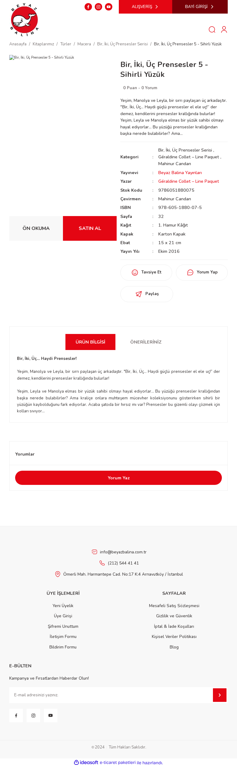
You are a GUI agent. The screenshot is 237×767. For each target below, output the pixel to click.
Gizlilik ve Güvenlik (174, 616)
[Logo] (24, 19)
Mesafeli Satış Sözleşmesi (174, 606)
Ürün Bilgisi (90, 342)
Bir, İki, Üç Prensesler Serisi (185, 150)
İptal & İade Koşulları (174, 626)
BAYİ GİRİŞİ (196, 7)
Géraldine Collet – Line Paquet (188, 157)
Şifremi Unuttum (63, 626)
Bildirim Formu (63, 647)
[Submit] (220, 695)
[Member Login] (224, 29)
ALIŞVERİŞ (142, 7)
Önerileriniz (146, 342)
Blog (174, 647)
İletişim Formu (63, 637)
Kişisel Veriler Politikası (174, 637)
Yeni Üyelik (62, 606)
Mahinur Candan (174, 163)
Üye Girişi (63, 616)
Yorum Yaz (119, 478)
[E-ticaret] (118, 762)
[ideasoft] (86, 762)
